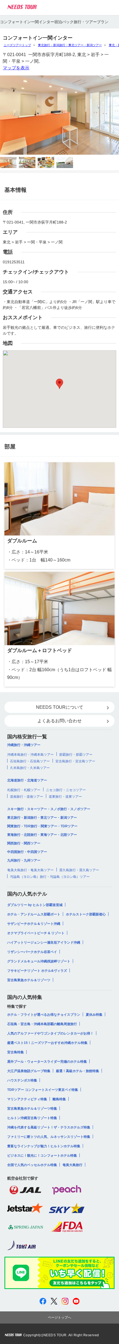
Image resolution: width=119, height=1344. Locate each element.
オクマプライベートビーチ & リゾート (35, 933)
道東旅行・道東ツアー (65, 797)
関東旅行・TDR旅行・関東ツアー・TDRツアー (42, 826)
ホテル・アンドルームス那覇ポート (33, 914)
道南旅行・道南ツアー (26, 797)
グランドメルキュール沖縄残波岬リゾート (38, 961)
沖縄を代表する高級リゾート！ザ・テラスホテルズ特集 (48, 1127)
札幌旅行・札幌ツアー (23, 790)
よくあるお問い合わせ (59, 720)
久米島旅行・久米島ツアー (30, 768)
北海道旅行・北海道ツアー (27, 780)
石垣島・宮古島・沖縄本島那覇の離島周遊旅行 (42, 1024)
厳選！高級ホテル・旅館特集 (77, 1071)
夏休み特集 (94, 1015)
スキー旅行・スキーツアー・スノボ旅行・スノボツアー (48, 809)
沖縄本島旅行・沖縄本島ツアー (30, 755)
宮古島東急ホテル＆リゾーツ (28, 980)
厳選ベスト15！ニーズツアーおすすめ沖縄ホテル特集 (47, 1043)
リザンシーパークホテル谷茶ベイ (32, 952)
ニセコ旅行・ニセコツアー (66, 790)
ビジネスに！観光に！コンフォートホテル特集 (42, 1155)
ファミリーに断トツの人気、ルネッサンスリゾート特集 (48, 1137)
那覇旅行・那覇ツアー (75, 755)
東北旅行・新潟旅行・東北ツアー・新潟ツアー (70, 45)
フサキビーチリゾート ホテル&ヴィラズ (37, 971)
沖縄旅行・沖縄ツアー (23, 745)
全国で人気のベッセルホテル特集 (32, 1165)
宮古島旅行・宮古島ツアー (75, 761)
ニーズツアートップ (17, 45)
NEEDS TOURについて (59, 707)
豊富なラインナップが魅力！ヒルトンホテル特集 (43, 1146)
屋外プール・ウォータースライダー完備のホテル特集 (47, 1062)
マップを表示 (16, 67)
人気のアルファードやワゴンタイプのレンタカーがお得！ (50, 1033)
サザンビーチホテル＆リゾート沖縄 (33, 924)
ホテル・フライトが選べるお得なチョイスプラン (43, 1015)
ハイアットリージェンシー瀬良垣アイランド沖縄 (43, 942)
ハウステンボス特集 (22, 1080)
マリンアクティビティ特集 (27, 1099)
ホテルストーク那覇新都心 (86, 914)
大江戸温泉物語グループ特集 (28, 1071)
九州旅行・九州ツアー (23, 860)
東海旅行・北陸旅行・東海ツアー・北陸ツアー (42, 835)
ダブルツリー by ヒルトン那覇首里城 (35, 905)
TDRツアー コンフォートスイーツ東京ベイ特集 (42, 1090)
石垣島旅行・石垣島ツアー (30, 761)
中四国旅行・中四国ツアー (27, 852)
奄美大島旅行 (72, 1165)
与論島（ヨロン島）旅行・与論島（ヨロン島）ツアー (50, 877)
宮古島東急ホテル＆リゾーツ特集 (32, 1109)
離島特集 (59, 1099)
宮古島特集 (15, 1052)
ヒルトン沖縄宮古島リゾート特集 (32, 1118)
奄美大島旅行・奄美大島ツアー (30, 870)
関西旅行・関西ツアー (23, 843)
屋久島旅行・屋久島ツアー (79, 870)
